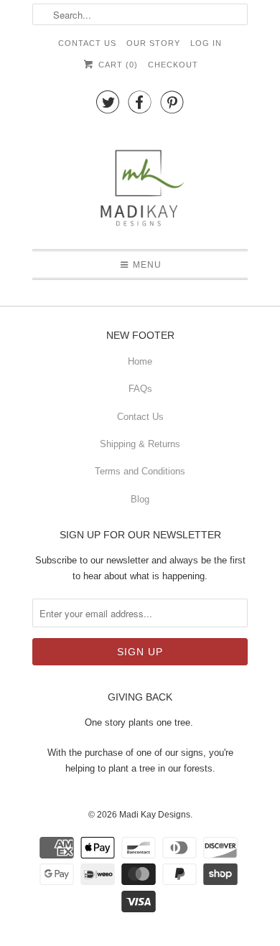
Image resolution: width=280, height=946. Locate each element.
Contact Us (87, 43)
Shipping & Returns (140, 444)
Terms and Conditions (140, 471)
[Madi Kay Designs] (140, 180)
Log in (206, 43)
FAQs (140, 388)
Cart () (116, 64)
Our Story (153, 43)
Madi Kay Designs (154, 815)
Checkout (173, 64)
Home (140, 361)
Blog (140, 499)
